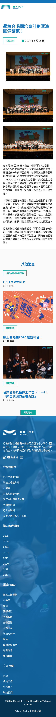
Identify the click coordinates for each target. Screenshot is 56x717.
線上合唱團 (9, 510)
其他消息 (28, 412)
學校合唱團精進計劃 (13, 499)
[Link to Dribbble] (17, 457)
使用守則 (36, 711)
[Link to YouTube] (8, 457)
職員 (5, 639)
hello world (14, 282)
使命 (5, 605)
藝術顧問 (8, 616)
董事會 (6, 600)
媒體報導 (8, 656)
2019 (5, 569)
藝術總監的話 (10, 644)
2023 (6, 546)
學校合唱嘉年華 (11, 482)
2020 (6, 563)
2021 (5, 558)
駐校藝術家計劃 (11, 476)
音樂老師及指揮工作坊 (15, 516)
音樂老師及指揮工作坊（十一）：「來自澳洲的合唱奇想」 (25, 394)
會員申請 (8, 681)
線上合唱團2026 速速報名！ (23, 337)
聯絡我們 (8, 692)
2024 (6, 541)
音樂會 (6, 488)
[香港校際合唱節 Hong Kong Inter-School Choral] (12, 7)
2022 (6, 552)
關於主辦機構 (10, 594)
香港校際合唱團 (11, 493)
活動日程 (8, 628)
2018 (5, 574)
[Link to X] (4, 457)
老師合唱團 (9, 504)
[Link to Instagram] (13, 457)
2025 (6, 535)
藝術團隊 (8, 622)
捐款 (5, 675)
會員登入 (8, 686)
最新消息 (8, 650)
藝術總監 (8, 611)
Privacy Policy (22, 711)
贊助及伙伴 (9, 633)
